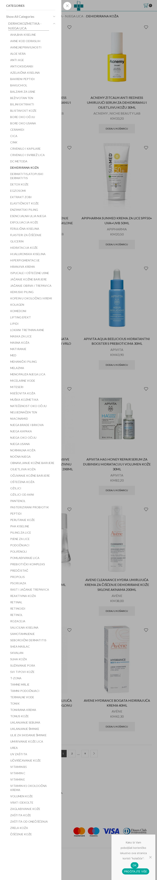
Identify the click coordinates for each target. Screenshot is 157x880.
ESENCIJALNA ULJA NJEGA (28, 216)
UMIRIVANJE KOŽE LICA (26, 741)
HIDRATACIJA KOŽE (24, 247)
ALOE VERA (18, 53)
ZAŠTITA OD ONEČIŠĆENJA (29, 821)
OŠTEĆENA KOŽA (22, 482)
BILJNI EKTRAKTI (22, 104)
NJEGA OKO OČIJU (23, 437)
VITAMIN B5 (18, 766)
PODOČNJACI (19, 545)
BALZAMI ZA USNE (22, 91)
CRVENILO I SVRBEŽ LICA (27, 155)
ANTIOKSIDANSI (21, 66)
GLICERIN (17, 241)
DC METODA (18, 161)
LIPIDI (14, 323)
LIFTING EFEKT (20, 317)
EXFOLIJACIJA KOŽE (24, 222)
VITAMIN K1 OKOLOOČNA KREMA (28, 788)
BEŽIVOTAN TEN (21, 98)
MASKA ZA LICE (21, 336)
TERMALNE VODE (22, 697)
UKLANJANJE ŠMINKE (24, 729)
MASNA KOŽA (19, 342)
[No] (150, 857)
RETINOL (16, 615)
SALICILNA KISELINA (24, 627)
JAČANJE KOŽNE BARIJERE (28, 279)
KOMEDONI (18, 311)
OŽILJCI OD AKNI (22, 494)
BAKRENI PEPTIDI (22, 79)
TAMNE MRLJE (19, 684)
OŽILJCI (15, 488)
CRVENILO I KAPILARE (25, 148)
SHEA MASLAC (20, 646)
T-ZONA (15, 678)
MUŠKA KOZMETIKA (24, 399)
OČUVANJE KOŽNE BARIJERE (30, 475)
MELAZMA (17, 368)
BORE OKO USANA (23, 123)
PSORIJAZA (18, 583)
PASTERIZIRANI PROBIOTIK (29, 507)
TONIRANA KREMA (23, 710)
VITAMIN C (17, 773)
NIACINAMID (19, 418)
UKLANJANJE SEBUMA (25, 722)
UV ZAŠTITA (18, 754)
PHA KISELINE (19, 526)
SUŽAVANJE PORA (22, 665)
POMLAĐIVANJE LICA (24, 558)
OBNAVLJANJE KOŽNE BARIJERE (32, 463)
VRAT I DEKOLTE (21, 802)
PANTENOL (18, 501)
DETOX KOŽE (19, 184)
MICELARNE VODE (22, 380)
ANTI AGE (17, 60)
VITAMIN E (17, 779)
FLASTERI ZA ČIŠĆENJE (25, 235)
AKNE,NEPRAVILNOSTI (25, 47)
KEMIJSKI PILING (22, 292)
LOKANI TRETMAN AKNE (27, 330)
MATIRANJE (18, 349)
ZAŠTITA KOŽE (20, 815)
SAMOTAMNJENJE (22, 634)
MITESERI (17, 387)
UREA (14, 748)
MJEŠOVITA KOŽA (22, 393)
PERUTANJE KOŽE (22, 520)
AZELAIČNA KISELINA (25, 72)
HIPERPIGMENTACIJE (25, 260)
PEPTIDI (16, 513)
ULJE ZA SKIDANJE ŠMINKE (28, 735)
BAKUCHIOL (18, 85)
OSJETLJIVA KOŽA (23, 469)
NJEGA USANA (20, 444)
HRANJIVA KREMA (22, 266)
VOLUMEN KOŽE (21, 796)
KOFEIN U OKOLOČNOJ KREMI (31, 298)
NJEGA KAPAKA (21, 431)
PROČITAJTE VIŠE (135, 871)
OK (135, 865)
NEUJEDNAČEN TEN (23, 412)
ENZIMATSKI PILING (24, 209)
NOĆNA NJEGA (20, 456)
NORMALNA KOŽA (23, 450)
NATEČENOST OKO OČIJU (28, 406)
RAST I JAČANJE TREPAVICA (29, 589)
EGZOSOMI (18, 190)
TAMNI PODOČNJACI (24, 691)
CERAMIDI (17, 129)
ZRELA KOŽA (19, 828)
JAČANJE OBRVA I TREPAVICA (31, 285)
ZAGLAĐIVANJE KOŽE (25, 809)
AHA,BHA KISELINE (23, 34)
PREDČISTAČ (19, 570)
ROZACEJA (17, 621)
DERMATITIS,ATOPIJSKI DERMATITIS (26, 176)
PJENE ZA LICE (20, 539)
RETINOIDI (17, 608)
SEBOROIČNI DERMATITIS (28, 640)
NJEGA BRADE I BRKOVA (27, 425)
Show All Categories (20, 16)
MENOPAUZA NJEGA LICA (27, 374)
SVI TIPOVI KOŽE (22, 672)
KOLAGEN (17, 304)
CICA (13, 136)
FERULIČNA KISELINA (24, 228)
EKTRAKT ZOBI (21, 197)
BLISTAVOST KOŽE (23, 110)
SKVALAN (16, 653)
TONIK (15, 703)
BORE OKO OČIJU (22, 117)
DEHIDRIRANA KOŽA (24, 167)
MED (13, 355)
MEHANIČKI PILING (23, 361)
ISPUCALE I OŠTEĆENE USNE (29, 273)
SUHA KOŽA (18, 659)
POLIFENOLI (18, 551)
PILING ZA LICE (20, 532)
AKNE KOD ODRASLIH (25, 41)
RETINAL (16, 602)
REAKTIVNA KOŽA (23, 596)
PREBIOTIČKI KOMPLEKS (27, 564)
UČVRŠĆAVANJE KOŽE (25, 760)
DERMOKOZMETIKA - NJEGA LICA (24, 25)
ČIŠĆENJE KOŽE (21, 834)
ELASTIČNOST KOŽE (24, 203)
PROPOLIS (17, 577)
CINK (13, 142)
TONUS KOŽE (19, 716)
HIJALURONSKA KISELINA (28, 254)
